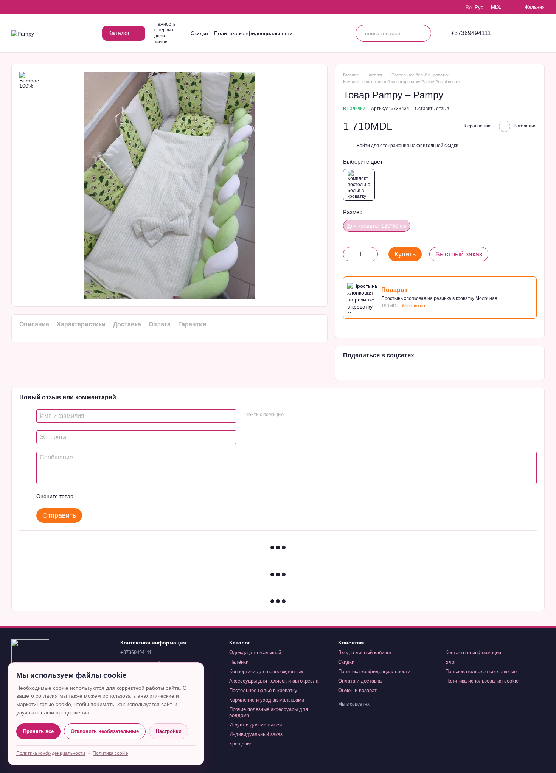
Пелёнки (238, 662)
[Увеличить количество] (372, 254)
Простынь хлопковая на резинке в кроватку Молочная (439, 298)
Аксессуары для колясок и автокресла (273, 681)
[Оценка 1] (86, 496)
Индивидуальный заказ (256, 734)
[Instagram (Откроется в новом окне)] (15, 7)
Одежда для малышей (255, 652)
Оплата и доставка (360, 681)
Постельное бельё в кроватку (263, 690)
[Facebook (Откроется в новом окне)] (36, 7)
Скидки (199, 33)
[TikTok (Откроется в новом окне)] (26, 7)
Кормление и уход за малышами (266, 700)
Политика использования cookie (482, 681)
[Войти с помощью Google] (304, 414)
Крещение (240, 744)
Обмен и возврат (357, 690)
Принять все (38, 731)
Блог (450, 662)
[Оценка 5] (134, 496)
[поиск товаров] (423, 33)
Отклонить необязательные (105, 731)
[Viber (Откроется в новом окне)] (47, 7)
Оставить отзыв (432, 108)
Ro (469, 7)
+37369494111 (471, 33)
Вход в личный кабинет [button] (365, 652)
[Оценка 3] (110, 496)
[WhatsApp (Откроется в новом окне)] (57, 7)
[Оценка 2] (98, 496)
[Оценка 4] (122, 496)
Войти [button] (363, 145)
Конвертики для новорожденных (266, 671)
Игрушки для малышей (255, 725)
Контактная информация (473, 652)
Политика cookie (110, 753)
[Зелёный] (359, 185)
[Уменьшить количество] (348, 254)
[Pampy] (30, 657)
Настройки (169, 731)
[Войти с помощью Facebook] (292, 414)
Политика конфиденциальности (253, 33)
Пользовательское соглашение (481, 671)
